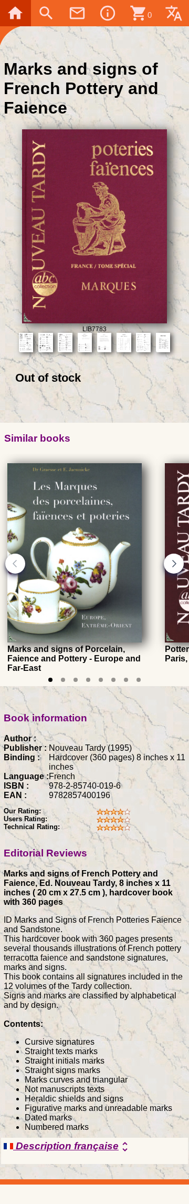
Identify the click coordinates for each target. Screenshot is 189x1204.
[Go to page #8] (138, 680)
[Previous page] (15, 564)
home (15, 13)
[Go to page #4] (88, 680)
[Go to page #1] (50, 680)
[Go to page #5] (100, 680)
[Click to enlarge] (94, 320)
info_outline (108, 13)
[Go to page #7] (126, 680)
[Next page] (174, 564)
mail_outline (77, 13)
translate (174, 13)
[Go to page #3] (75, 680)
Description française (72, 1146)
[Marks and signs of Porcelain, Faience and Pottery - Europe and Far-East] (74, 640)
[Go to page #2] (63, 680)
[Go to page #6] (113, 680)
